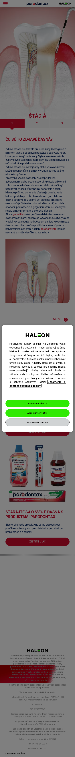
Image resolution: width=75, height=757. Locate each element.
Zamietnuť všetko (37, 403)
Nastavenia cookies (37, 422)
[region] (37, 378)
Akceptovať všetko (37, 413)
